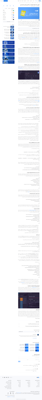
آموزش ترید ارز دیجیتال (9, 388)
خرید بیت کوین (38, 381)
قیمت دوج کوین (28, 382)
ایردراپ (28, 191)
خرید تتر (38, 382)
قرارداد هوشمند (23, 37)
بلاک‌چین (32, 2)
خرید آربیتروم (19, 385)
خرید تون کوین (38, 385)
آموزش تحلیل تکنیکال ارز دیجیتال (8, 387)
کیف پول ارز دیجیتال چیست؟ (8, 385)
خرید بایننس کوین (22, 291)
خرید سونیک (19, 384)
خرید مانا (20, 383)
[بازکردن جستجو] (8, 0)
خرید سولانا (38, 383)
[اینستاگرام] (8, 377)
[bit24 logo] (37, 377)
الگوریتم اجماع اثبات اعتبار (36, 53)
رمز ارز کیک (34, 105)
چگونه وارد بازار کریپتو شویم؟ (8, 381)
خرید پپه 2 (20, 382)
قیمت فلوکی (29, 383)
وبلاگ (35, 2)
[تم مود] (1, 0)
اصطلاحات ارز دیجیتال (9, 383)
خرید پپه (38, 384)
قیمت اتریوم (29, 381)
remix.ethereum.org (20, 68)
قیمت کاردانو (29, 385)
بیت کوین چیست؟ (9, 384)
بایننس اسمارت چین (35, 38)
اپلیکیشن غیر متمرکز (37, 100)
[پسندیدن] (36, 331)
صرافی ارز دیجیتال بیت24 (19, 392)
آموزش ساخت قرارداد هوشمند (32, 210)
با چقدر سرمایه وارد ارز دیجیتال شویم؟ (7, 386)
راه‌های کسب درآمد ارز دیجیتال (8, 382)
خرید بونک (20, 386)
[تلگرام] (6, 377)
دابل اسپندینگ (22, 282)
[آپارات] (4, 377)
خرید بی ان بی (19, 381)
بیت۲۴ (37, 2)
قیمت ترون (29, 386)
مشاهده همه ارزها (8, 21)
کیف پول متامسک (34, 287)
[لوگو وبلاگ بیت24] (40, 0)
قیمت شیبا (29, 384)
